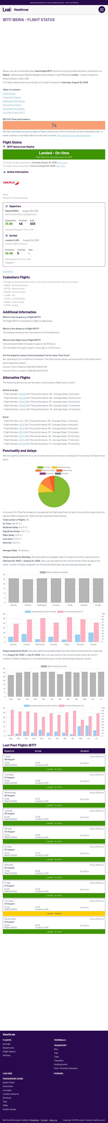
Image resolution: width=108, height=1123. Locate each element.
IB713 (21, 424)
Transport (60, 1045)
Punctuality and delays (14, 108)
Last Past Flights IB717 (14, 112)
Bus (56, 1049)
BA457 (22, 394)
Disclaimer (34, 1120)
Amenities (8, 1086)
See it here (62, 162)
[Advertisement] (54, 46)
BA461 (22, 401)
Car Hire (7, 1073)
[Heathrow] (7, 9)
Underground (60, 1064)
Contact (44, 1120)
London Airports (11, 1094)
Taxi (56, 1052)
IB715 (21, 428)
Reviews (7, 1097)
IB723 (22, 439)
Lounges (7, 1090)
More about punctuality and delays (74, 135)
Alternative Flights (12, 104)
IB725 (22, 443)
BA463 (22, 405)
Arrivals (6, 1043)
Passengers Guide (13, 1078)
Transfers (58, 1060)
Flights (7, 1040)
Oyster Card (8, 1082)
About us (53, 1120)
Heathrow (21, 9)
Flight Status (9, 93)
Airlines (6, 1055)
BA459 (22, 397)
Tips (5, 1101)
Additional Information (14, 101)
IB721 (22, 436)
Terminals (60, 1040)
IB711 (21, 420)
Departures (8, 1047)
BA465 (22, 409)
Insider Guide (9, 1109)
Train (56, 1056)
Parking (58, 1073)
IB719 (21, 432)
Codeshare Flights (12, 97)
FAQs (5, 1105)
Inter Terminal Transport (66, 1068)
